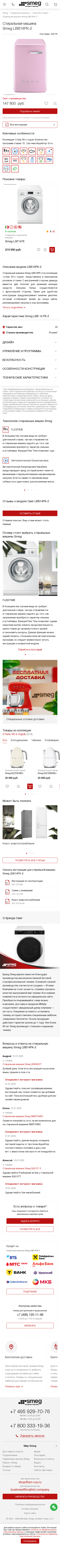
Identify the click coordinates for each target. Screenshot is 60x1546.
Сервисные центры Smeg (16, 1459)
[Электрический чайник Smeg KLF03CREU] (19, 757)
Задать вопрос (30, 1221)
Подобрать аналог (30, 111)
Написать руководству (30, 1496)
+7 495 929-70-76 (30, 1411)
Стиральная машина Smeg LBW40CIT (22, 1064)
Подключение (10, 1455)
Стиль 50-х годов (14, 734)
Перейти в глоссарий (30, 649)
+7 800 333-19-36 (30, 1425)
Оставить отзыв (30, 513)
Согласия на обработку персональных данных (38, 1535)
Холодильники (19, 740)
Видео (37, 1462)
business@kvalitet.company (30, 1489)
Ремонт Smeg (10, 1462)
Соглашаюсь (30, 1541)
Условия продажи (30, 1509)
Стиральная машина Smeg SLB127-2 (22, 1168)
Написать (30, 1325)
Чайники (36, 740)
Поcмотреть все (30, 1229)
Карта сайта (30, 1513)
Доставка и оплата (13, 1451)
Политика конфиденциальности (30, 1504)
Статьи (6, 1470)
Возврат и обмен (12, 1466)
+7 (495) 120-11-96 (30, 1314)
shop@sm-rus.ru (30, 1482)
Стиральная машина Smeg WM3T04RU (23, 1116)
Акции (37, 1451)
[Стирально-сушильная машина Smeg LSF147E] (30, 204)
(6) (53, 231)
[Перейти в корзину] (55, 4)
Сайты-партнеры (43, 1470)
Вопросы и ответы (44, 1459)
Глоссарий (39, 1455)
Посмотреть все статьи (30, 860)
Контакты (39, 1466)
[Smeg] (30, 4)
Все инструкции (18, 124)
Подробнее (30, 1291)
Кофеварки (52, 740)
